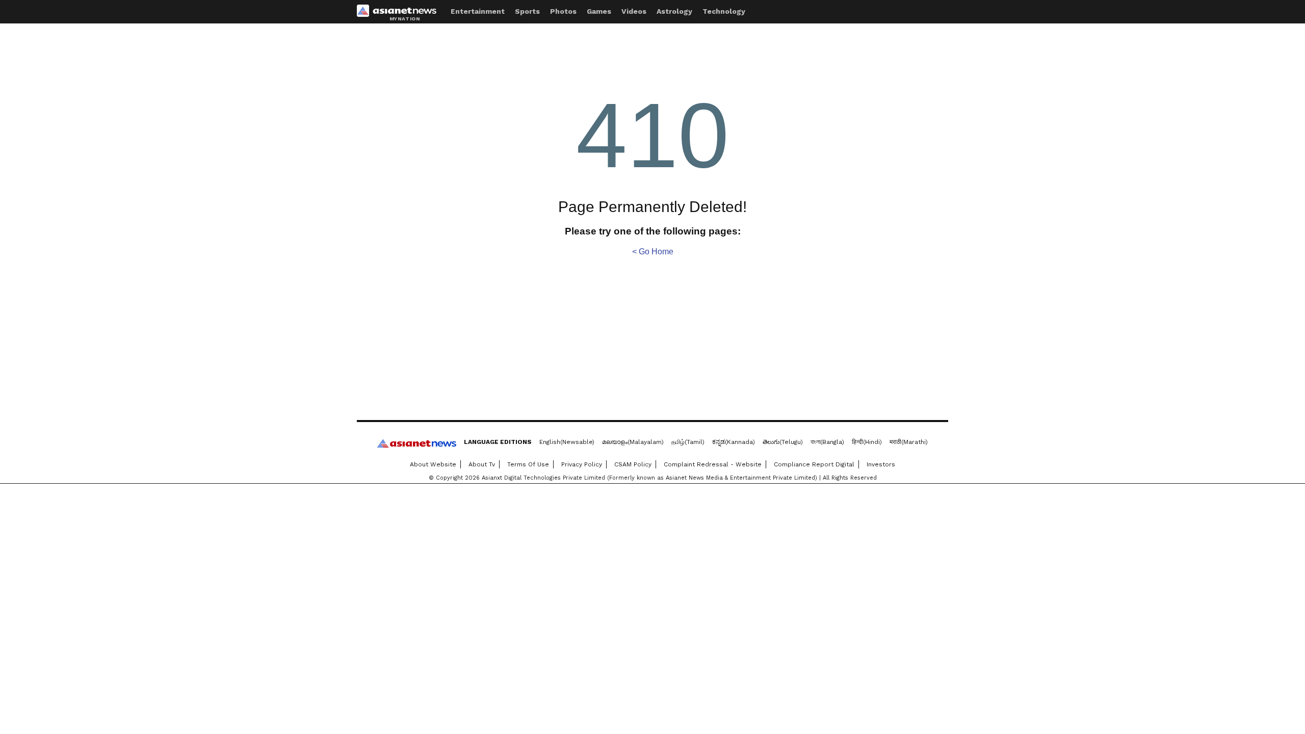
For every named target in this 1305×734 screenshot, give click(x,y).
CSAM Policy (632, 464)
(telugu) (783, 441)
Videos (633, 11)
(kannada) (733, 441)
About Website (433, 464)
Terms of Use (528, 464)
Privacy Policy (581, 464)
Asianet (416, 443)
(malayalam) (633, 441)
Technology (723, 11)
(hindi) (867, 441)
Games (599, 11)
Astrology (674, 11)
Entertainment (478, 11)
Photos (563, 11)
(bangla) (827, 441)
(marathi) (909, 441)
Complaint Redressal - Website (713, 464)
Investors (881, 464)
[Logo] (400, 13)
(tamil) (687, 441)
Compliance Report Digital (814, 464)
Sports (527, 11)
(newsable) (566, 441)
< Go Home (652, 251)
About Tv (481, 464)
